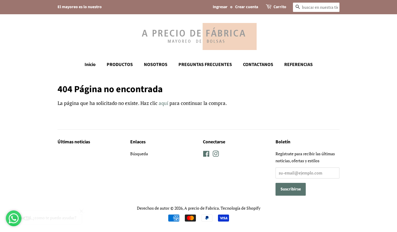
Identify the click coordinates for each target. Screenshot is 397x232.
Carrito (279, 7)
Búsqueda (139, 153)
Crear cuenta (246, 7)
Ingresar (220, 7)
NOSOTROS (155, 64)
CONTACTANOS (258, 64)
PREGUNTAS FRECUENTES (205, 64)
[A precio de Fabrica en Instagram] (215, 155)
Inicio (90, 64)
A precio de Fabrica (201, 208)
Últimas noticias (74, 142)
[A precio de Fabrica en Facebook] (206, 155)
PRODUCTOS (120, 64)
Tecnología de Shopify (240, 208)
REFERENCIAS (298, 64)
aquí (163, 103)
